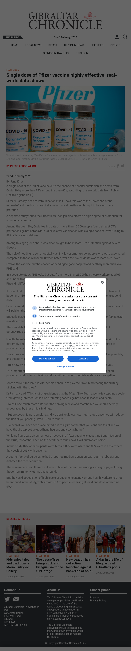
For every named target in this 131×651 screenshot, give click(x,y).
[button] (65, 323)
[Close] (102, 282)
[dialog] (65, 325)
